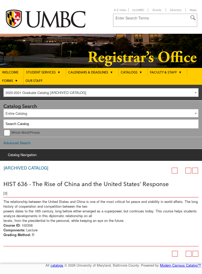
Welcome (10, 72)
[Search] (194, 124)
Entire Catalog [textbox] (16, 113)
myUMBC (138, 10)
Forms (10, 81)
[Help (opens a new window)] (195, 170)
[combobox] (101, 92)
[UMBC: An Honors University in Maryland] (51, 18)
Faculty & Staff (166, 72)
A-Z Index (120, 10)
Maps (193, 10)
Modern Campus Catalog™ (180, 265)
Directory (176, 10)
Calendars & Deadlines (90, 72)
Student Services (43, 72)
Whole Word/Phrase (25, 132)
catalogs (56, 265)
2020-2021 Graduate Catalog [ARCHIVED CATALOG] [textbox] (46, 92)
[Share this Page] (181, 170)
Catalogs (131, 72)
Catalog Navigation (22, 154)
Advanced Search (17, 142)
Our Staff (34, 81)
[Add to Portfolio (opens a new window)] (175, 170)
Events (157, 10)
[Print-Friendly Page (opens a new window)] (188, 170)
